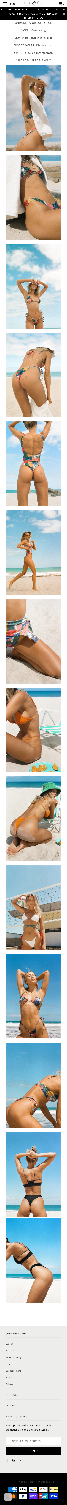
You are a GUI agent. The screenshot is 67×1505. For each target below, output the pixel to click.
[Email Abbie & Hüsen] (21, 1460)
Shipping (10, 1350)
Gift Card (10, 1405)
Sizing (9, 1377)
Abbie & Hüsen (27, 1481)
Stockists (10, 1364)
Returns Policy (13, 1357)
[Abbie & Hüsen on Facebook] (8, 1460)
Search (9, 1343)
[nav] (9, 3)
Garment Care (13, 1370)
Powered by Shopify (46, 1481)
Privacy (10, 1384)
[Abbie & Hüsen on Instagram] (14, 1460)
